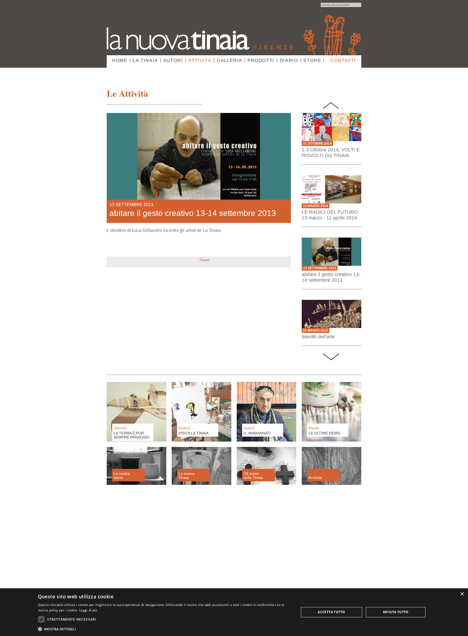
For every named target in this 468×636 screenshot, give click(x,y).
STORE (312, 60)
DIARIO (289, 60)
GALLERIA (229, 60)
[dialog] (234, 612)
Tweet (204, 260)
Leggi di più (88, 610)
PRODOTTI (261, 60)
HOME (119, 60)
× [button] (462, 594)
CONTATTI (343, 60)
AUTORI (173, 60)
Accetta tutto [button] (331, 612)
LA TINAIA (145, 60)
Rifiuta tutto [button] (396, 612)
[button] (164, 629)
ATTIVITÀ (199, 60)
